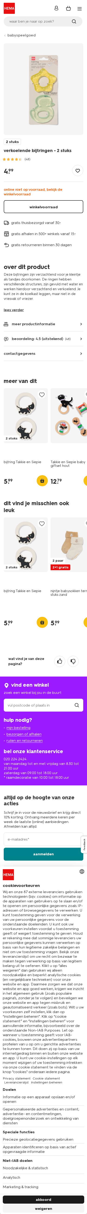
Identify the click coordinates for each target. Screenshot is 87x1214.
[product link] (26, 415)
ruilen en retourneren (24, 740)
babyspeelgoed (21, 35)
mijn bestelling (18, 727)
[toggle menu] (79, 8)
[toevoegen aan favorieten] (77, 170)
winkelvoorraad (43, 207)
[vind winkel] (77, 705)
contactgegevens (19, 353)
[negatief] (73, 661)
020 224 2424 (15, 759)
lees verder (14, 310)
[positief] (59, 661)
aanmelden (43, 854)
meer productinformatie (33, 324)
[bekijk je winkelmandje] (68, 8)
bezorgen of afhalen (24, 734)
